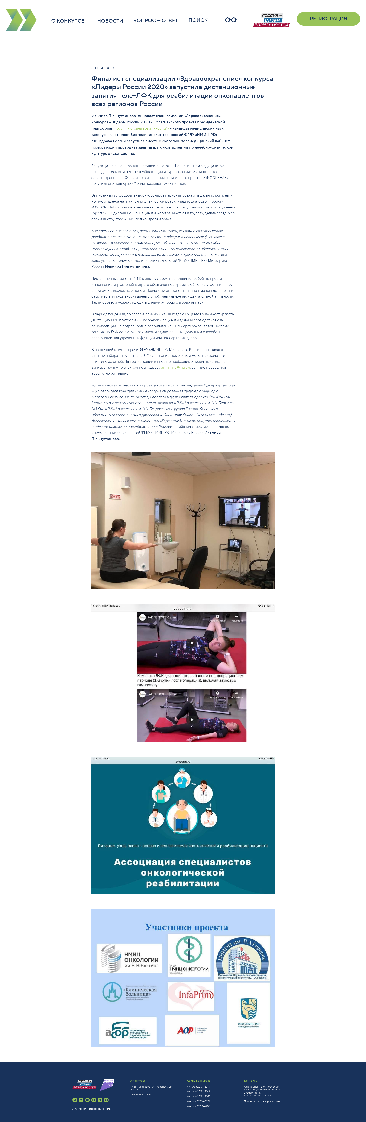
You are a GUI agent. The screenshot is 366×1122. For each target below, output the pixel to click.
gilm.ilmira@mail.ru (175, 367)
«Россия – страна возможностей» (141, 128)
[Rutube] (93, 1100)
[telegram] (100, 1100)
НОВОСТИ (110, 21)
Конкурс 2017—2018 (198, 1086)
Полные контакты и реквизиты (262, 1101)
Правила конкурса (140, 1094)
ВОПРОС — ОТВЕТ (155, 21)
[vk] (74, 1100)
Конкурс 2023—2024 (198, 1106)
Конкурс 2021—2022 (198, 1101)
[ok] (81, 1100)
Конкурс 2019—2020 (198, 1096)
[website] (106, 1100)
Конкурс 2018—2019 (198, 1091)
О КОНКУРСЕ (67, 21)
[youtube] (87, 1100)
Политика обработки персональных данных (151, 1088)
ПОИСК (198, 20)
